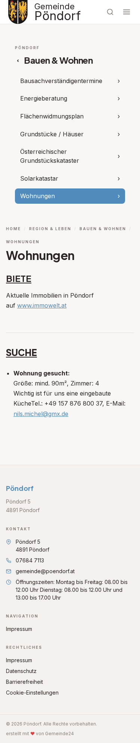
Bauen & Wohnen (103, 228)
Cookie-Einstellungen (32, 692)
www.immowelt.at (41, 305)
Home (13, 228)
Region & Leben (50, 228)
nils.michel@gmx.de (40, 413)
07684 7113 (30, 560)
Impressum (19, 629)
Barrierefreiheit (24, 682)
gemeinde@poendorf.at (45, 571)
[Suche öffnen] (110, 11)
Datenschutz (21, 671)
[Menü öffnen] (126, 11)
